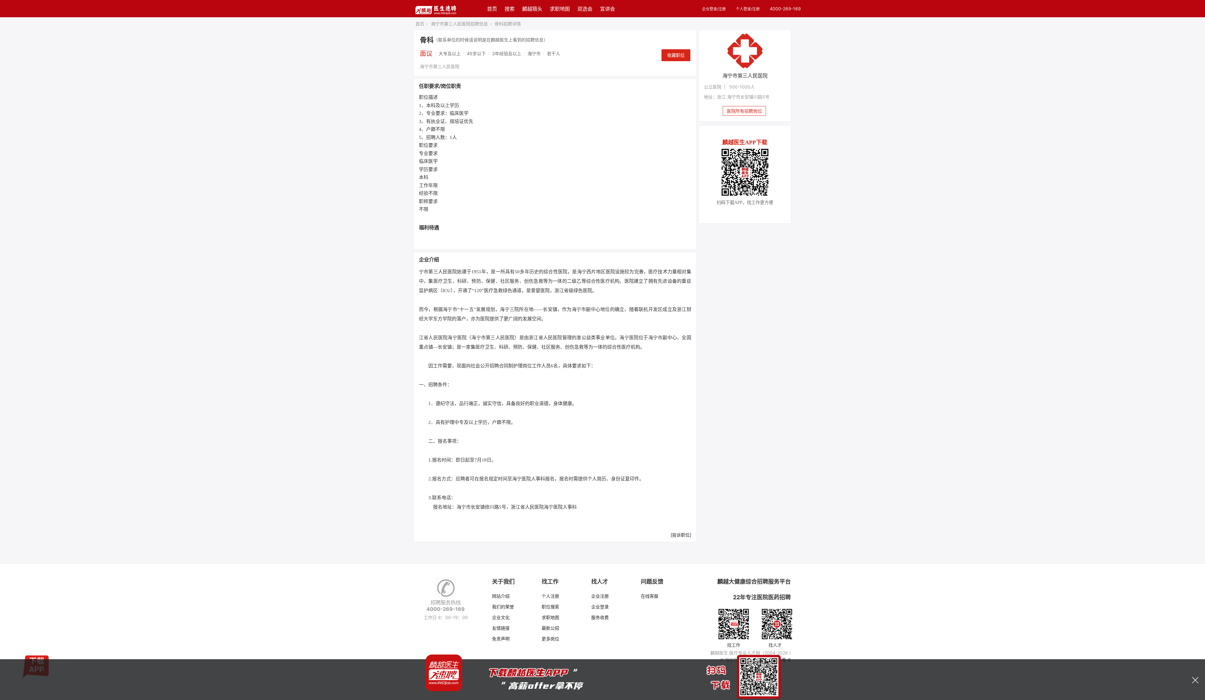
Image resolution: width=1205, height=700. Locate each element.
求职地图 (560, 9)
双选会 (584, 9)
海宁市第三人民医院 (439, 66)
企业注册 (600, 596)
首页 (492, 9)
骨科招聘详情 (508, 23)
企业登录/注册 (714, 9)
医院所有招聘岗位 (744, 111)
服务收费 (600, 617)
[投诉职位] (681, 534)
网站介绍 (501, 596)
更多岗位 (550, 638)
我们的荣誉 (503, 606)
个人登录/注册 (748, 9)
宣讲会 (607, 9)
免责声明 (501, 638)
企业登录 (600, 606)
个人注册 (550, 596)
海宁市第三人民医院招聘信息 (461, 23)
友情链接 (501, 628)
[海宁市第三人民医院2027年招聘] (745, 51)
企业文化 (501, 617)
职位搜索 (550, 606)
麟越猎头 (532, 9)
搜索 (510, 9)
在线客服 (649, 596)
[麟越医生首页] (435, 8)
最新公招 (550, 628)
